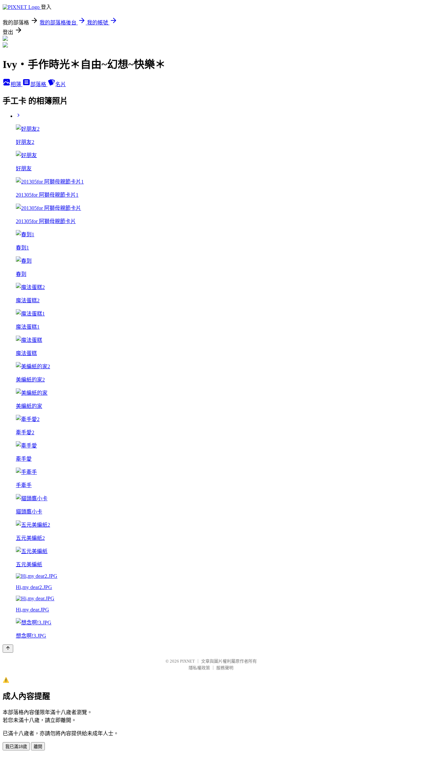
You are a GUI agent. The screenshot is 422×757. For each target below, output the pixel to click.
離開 (38, 746)
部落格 (38, 84)
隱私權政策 (199, 667)
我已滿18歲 (16, 746)
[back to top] (8, 648)
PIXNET (187, 661)
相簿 (16, 84)
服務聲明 (224, 667)
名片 (60, 84)
